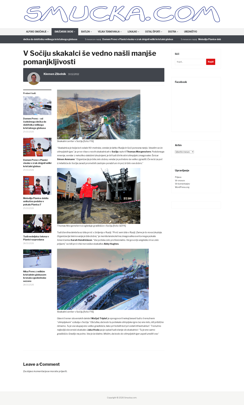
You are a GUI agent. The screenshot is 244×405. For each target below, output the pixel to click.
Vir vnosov (180, 180)
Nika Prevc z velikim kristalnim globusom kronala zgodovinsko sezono (34, 276)
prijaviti (63, 371)
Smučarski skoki (64, 31)
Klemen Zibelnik (55, 74)
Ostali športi (152, 31)
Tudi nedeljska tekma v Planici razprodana (36, 238)
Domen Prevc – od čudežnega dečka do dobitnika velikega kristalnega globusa (34, 123)
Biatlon (85, 31)
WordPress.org (182, 187)
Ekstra (172, 31)
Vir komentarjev (182, 184)
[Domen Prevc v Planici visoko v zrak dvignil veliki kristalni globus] (37, 148)
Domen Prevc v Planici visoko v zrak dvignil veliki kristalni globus (126, 39)
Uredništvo (190, 31)
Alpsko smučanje (36, 31)
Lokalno (132, 31)
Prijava (178, 177)
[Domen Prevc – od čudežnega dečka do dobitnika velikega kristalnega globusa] (37, 106)
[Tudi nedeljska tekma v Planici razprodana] (37, 224)
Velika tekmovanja (109, 31)
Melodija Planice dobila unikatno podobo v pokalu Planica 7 (35, 201)
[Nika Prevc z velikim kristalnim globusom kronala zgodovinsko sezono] (37, 259)
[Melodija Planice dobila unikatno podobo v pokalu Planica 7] (37, 186)
